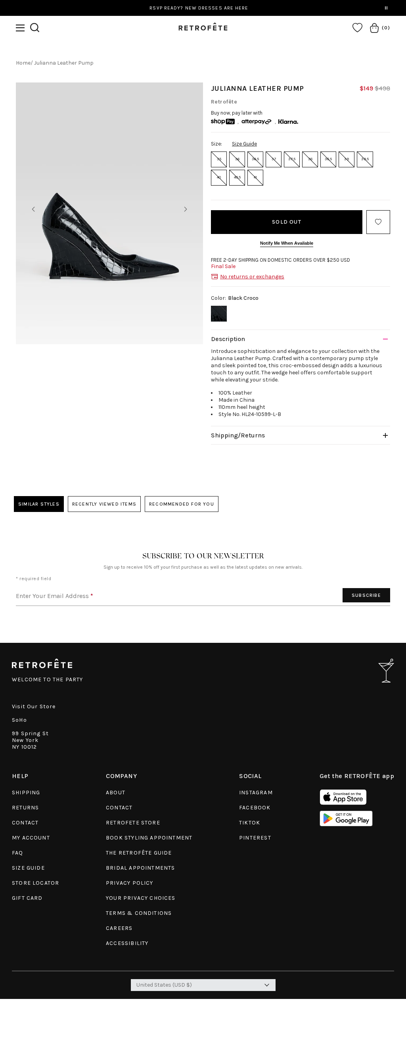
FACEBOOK (254, 807)
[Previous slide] (33, 209)
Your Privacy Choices (140, 898)
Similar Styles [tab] (38, 504)
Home (23, 62)
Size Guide (244, 143)
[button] (20, 28)
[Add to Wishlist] (378, 222)
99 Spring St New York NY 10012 (30, 740)
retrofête (224, 101)
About (115, 792)
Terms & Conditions (139, 913)
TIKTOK (249, 822)
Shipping (26, 792)
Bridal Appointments (140, 867)
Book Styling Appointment (149, 837)
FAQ (17, 852)
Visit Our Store (34, 706)
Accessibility (127, 943)
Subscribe (366, 595)
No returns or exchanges (252, 276)
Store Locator (35, 883)
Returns (25, 807)
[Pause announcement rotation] (386, 8)
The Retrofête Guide (139, 852)
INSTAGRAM (256, 792)
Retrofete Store (133, 822)
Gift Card (27, 898)
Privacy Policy (129, 883)
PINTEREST (255, 837)
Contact (25, 822)
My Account (31, 837)
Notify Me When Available (286, 243)
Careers (119, 928)
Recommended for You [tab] (181, 504)
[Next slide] (185, 209)
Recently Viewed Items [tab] (104, 504)
